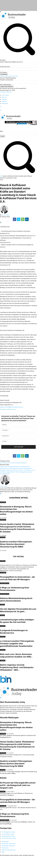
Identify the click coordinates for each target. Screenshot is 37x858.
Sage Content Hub (5, 583)
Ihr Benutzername (5, 66)
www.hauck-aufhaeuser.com (8, 409)
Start (1, 176)
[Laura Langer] (4, 213)
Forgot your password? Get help (9, 76)
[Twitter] (0, 110)
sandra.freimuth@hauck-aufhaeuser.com (11, 407)
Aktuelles (3, 537)
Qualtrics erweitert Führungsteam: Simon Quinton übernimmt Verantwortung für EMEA (16, 544)
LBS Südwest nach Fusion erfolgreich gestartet (13, 463)
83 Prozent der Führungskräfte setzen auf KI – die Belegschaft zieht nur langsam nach (18, 785)
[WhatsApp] (23, 219)
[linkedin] (0, 493)
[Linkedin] (27, 219)
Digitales (2, 604)
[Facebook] (0, 106)
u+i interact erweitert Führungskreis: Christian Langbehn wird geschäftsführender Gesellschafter (17, 643)
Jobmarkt (3, 660)
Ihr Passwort (3, 72)
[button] (18, 174)
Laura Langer (5, 215)
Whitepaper (3, 502)
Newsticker (3, 519)
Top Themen (3, 572)
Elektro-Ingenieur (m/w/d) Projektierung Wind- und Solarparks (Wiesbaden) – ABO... (16, 667)
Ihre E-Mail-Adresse (5, 84)
